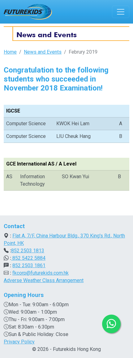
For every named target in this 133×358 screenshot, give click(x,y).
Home (10, 52)
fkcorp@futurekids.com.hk (40, 273)
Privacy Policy (19, 342)
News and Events (43, 52)
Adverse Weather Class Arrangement (44, 280)
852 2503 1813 (27, 251)
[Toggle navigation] (120, 12)
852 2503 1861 (28, 265)
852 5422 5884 (28, 258)
